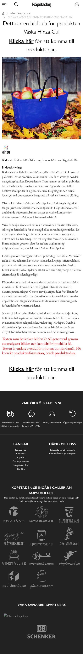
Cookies (21, 469)
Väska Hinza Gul (41, 32)
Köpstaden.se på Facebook (62, 449)
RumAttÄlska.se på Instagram (62, 453)
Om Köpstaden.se (21, 461)
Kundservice (20, 449)
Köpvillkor (20, 453)
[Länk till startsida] (3, 13)
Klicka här (21, 41)
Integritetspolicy (21, 465)
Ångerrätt (20, 457)
